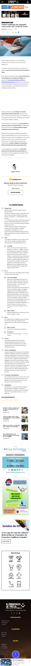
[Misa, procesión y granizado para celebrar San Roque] (25, 428)
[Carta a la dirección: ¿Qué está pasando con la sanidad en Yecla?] (25, 419)
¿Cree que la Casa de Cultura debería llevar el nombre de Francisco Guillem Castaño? (15, 535)
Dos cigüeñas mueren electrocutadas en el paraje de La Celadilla (11, 435)
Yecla (12, 22)
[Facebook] (7, 32)
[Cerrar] (29, 660)
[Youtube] (19, 613)
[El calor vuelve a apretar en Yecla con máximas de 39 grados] (25, 410)
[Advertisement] (15, 101)
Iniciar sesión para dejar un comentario (10, 400)
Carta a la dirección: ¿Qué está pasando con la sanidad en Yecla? (11, 418)
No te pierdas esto (6, 22)
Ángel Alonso (4, 29)
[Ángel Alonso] (15, 167)
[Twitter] (10, 32)
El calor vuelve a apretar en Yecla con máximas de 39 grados (11, 409)
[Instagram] (17, 613)
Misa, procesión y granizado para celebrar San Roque (11, 426)
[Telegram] (19, 32)
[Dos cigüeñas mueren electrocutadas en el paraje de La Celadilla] (25, 436)
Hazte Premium (15, 188)
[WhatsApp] (13, 32)
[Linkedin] (16, 32)
